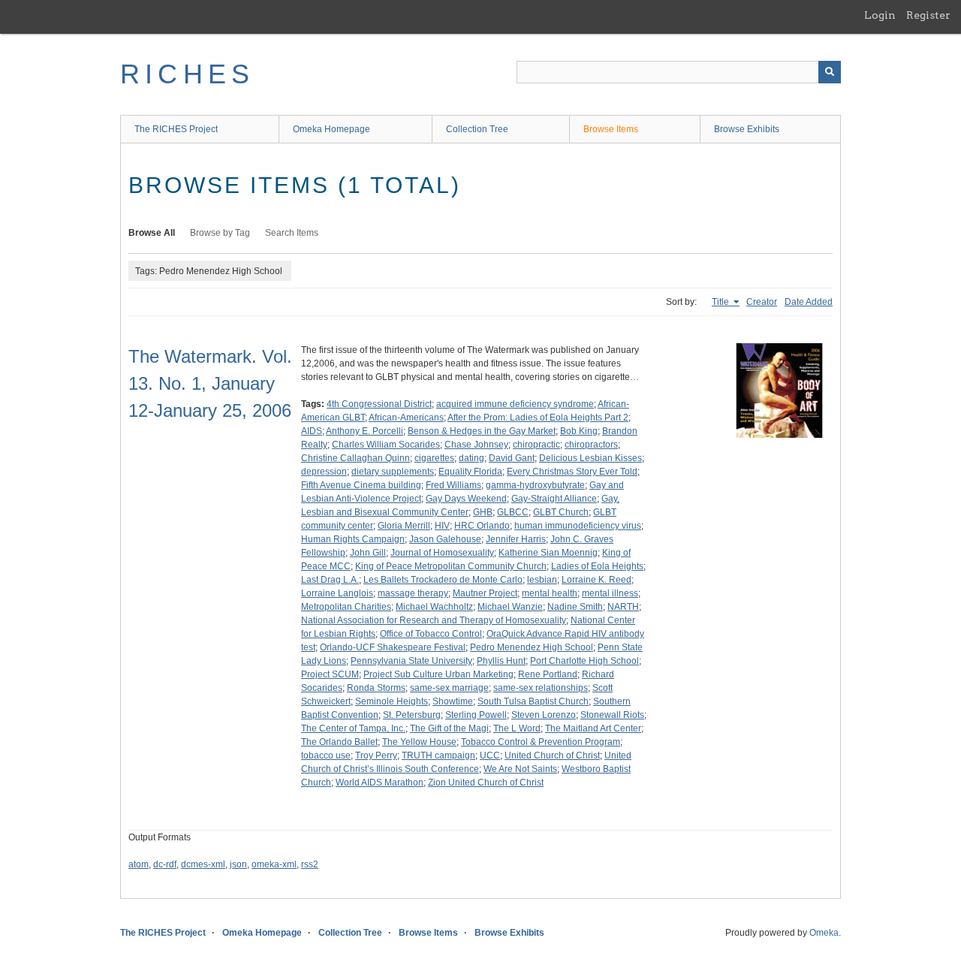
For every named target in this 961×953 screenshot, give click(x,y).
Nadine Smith (575, 607)
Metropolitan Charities (346, 607)
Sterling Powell (476, 715)
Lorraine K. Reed (596, 580)
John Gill (368, 552)
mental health (549, 593)
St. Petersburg (412, 715)
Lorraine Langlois (337, 593)
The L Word (517, 728)
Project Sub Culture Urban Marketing (438, 674)
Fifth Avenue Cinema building (361, 485)
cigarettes (434, 458)
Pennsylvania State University (411, 661)
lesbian (542, 580)
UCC (490, 755)
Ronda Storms (376, 688)
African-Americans (406, 417)
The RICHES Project (176, 129)
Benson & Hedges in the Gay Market (482, 431)
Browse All (151, 233)
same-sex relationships (540, 688)
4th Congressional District (379, 404)
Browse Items (610, 129)
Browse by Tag (220, 233)
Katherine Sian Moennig (548, 552)
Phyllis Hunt (501, 661)
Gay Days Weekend (466, 498)
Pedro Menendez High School (531, 647)
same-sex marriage (449, 688)
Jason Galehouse (445, 539)
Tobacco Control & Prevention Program (540, 742)
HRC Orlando (482, 525)
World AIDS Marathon (379, 782)
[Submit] (829, 72)
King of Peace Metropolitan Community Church (451, 566)
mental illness (610, 593)
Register (928, 15)
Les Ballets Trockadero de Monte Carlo (443, 580)
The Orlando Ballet (339, 742)
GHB (483, 512)
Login (880, 15)
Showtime (452, 701)
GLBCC (513, 512)
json (238, 864)
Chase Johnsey (476, 444)
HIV (442, 525)
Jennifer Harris (516, 539)
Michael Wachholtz (434, 607)
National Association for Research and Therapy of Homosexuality (433, 620)
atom (138, 864)
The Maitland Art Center (593, 728)
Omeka (824, 932)
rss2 (309, 864)
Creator (761, 302)
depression (324, 471)
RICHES (187, 74)
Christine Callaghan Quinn (355, 458)
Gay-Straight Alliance (554, 498)
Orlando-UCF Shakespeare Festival (392, 647)
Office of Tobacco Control (431, 634)
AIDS (311, 431)
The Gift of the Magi (449, 728)
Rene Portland (547, 674)
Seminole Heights (391, 701)
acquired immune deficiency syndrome (515, 404)
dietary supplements (392, 471)
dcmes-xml (203, 864)
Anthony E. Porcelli (364, 431)
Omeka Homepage (331, 129)
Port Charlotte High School (584, 661)
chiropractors (591, 444)
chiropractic (536, 444)
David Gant (512, 458)
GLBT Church (561, 512)
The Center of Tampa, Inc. (353, 728)
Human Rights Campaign (353, 539)
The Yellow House (419, 742)
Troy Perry (376, 755)
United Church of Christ (552, 755)
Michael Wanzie (510, 607)
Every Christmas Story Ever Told (572, 471)
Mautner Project (485, 593)
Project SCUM (330, 674)
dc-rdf (164, 864)
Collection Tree (477, 129)
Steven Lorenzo (543, 715)
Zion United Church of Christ (486, 782)
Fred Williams (453, 485)
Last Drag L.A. (330, 580)
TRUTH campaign (438, 755)
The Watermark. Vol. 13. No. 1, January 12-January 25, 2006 (210, 383)
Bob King (579, 431)
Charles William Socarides (386, 444)
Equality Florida (470, 471)
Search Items (291, 233)
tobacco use (326, 755)
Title (721, 302)
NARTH (623, 607)
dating (471, 458)
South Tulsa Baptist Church (533, 701)
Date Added (809, 302)
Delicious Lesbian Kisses (590, 458)
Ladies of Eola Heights (597, 566)
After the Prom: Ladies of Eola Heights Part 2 (537, 417)
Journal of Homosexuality (442, 552)
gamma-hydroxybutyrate (535, 485)
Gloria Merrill (404, 525)
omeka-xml (274, 864)
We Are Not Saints (520, 769)
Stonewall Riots (612, 715)
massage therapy (413, 593)
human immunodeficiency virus (577, 525)
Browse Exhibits (746, 129)
